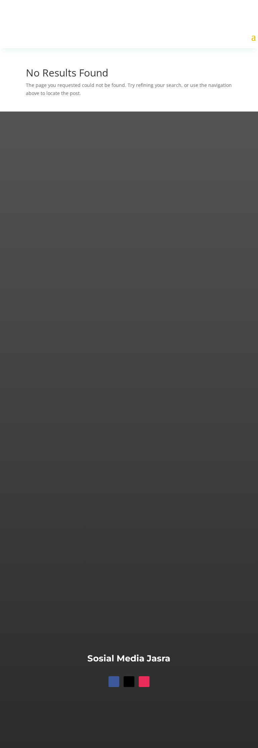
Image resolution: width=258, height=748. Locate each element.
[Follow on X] (129, 681)
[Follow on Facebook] (114, 681)
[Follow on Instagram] (144, 681)
